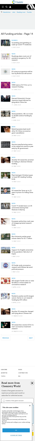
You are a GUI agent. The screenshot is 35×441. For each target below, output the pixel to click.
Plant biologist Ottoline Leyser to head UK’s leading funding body (22, 177)
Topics (3, 376)
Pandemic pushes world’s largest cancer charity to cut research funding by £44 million (23, 298)
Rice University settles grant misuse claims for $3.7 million (22, 237)
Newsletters (7, 12)
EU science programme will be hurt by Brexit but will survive (22, 72)
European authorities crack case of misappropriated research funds (23, 223)
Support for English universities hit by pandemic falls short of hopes (22, 252)
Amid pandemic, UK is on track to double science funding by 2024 (22, 116)
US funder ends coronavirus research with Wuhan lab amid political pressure (22, 267)
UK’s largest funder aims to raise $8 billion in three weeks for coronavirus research (23, 282)
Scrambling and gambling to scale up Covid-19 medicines (21, 44)
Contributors (23, 373)
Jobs (13, 12)
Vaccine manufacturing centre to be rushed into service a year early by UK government (22, 146)
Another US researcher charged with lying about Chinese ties (22, 312)
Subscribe (4, 369)
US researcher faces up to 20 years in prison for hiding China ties (22, 192)
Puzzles (29, 12)
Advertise (4, 373)
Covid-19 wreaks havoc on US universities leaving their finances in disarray (22, 208)
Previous (6, 338)
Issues (20, 369)
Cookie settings (16, 435)
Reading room (21, 12)
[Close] (30, 406)
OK (16, 430)
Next (31, 338)
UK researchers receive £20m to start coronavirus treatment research (23, 327)
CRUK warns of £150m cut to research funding (22, 86)
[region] (16, 422)
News (13, 54)
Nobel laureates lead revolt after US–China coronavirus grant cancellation (21, 131)
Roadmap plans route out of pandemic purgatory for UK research (21, 58)
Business (15, 40)
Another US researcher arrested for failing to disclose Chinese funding (23, 162)
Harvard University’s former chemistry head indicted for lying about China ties (21, 100)
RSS (19, 376)
